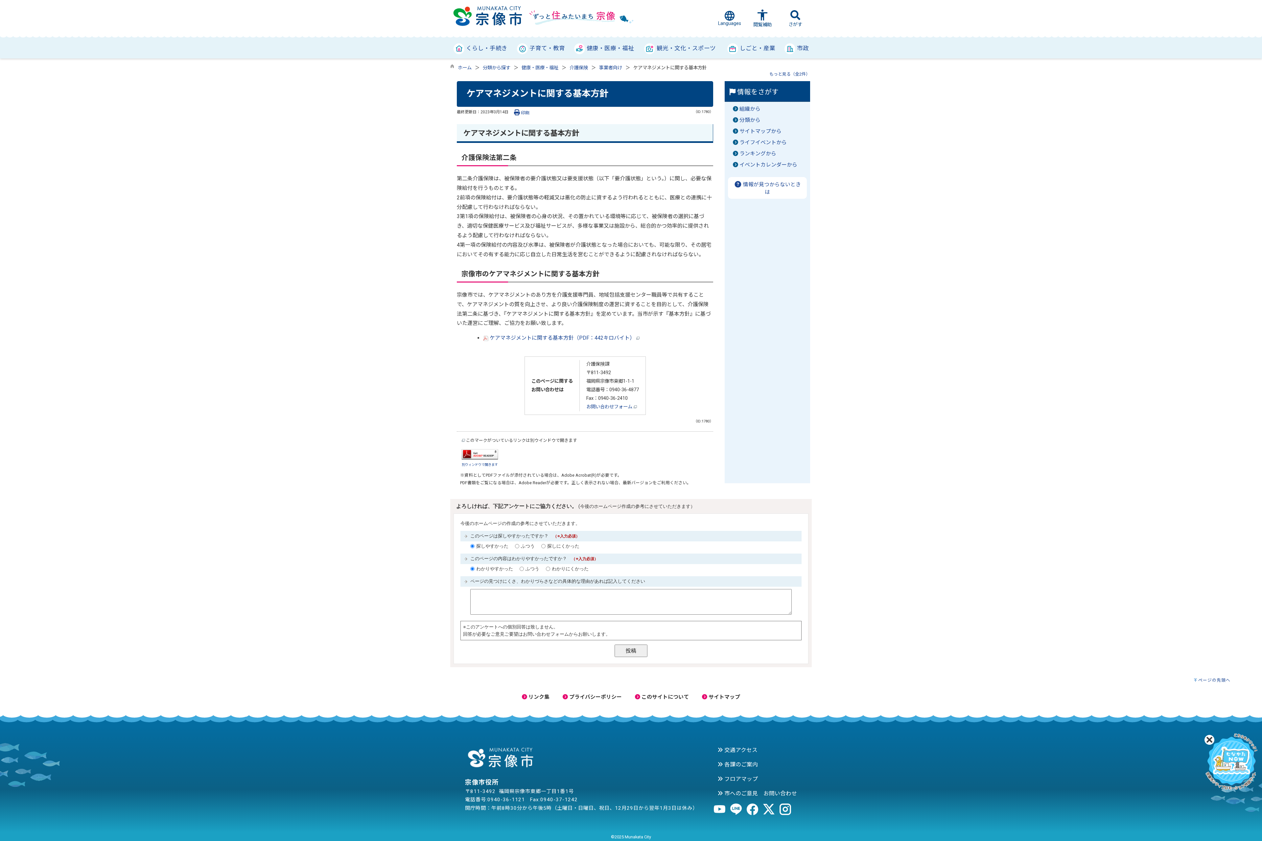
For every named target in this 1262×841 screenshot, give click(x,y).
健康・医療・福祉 (540, 68)
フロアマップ (740, 779)
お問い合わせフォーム (610, 407)
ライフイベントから (763, 142)
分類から (749, 120)
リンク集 (538, 697)
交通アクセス (740, 750)
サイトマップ (723, 697)
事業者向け (610, 68)
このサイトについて (664, 697)
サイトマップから (760, 131)
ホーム (465, 68)
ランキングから (757, 153)
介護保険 (579, 68)
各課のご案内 (740, 764)
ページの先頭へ (1214, 680)
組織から (749, 109)
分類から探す (496, 68)
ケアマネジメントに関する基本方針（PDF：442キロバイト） (562, 338)
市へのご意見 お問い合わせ (760, 793)
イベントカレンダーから (768, 165)
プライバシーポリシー (595, 697)
